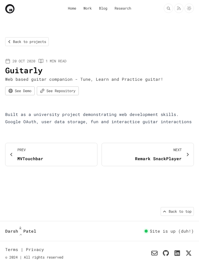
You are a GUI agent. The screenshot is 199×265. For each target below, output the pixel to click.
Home (72, 8)
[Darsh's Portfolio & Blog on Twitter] (188, 253)
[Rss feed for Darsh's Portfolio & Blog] (178, 8)
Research (123, 8)
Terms (13, 249)
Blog (103, 8)
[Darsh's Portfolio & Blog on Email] (154, 253)
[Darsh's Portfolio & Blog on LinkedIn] (177, 253)
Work (87, 8)
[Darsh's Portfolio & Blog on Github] (166, 253)
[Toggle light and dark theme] (189, 8)
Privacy (35, 249)
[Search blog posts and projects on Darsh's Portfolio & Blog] (168, 8)
